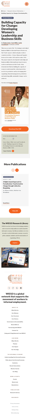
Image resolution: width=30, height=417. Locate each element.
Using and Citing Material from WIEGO (15, 333)
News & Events (15, 376)
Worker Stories (15, 368)
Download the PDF (11, 129)
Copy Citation (7, 151)
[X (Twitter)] (9, 288)
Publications (15, 389)
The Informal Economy (15, 354)
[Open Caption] (25, 265)
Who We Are (15, 310)
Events (15, 379)
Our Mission (15, 313)
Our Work (15, 338)
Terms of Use (15, 406)
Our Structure (15, 316)
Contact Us (15, 330)
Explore (15, 243)
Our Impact (15, 346)
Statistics (15, 363)
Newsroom (15, 382)
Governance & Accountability (15, 321)
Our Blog (15, 371)
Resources (15, 397)
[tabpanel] (15, 258)
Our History (15, 318)
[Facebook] (13, 288)
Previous (13, 170)
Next (17, 170)
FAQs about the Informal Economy (15, 360)
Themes (15, 343)
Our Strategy (15, 349)
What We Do (15, 341)
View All (15, 211)
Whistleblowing (15, 413)
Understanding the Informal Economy (15, 357)
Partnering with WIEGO (15, 327)
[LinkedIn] (17, 288)
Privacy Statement (15, 403)
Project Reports (13, 82)
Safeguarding (15, 409)
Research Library (15, 392)
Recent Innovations (15, 365)
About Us (15, 307)
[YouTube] (21, 288)
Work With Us (15, 324)
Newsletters (15, 385)
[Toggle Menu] (27, 4)
